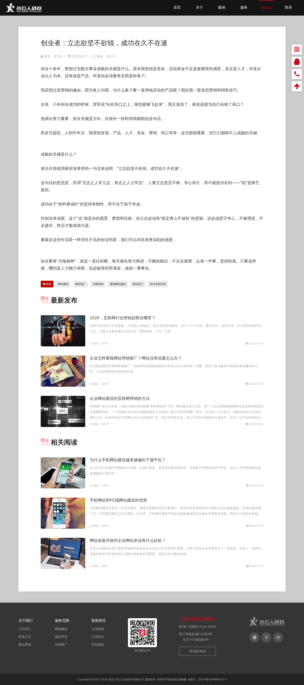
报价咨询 (199, 651)
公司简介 (24, 629)
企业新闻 (97, 629)
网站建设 (61, 629)
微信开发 (61, 636)
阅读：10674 (106, 56)
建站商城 (24, 644)
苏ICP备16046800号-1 (213, 679)
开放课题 (97, 644)
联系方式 (24, 636)
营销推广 (61, 644)
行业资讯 (97, 636)
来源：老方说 (53, 56)
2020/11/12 (79, 56)
